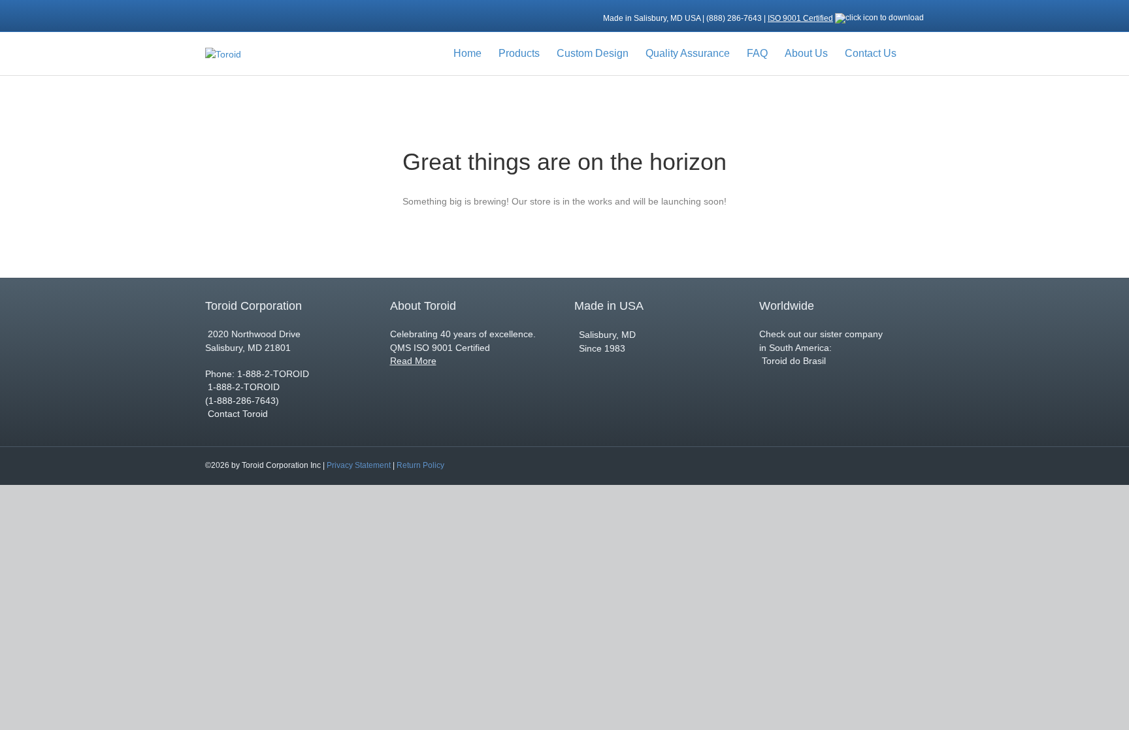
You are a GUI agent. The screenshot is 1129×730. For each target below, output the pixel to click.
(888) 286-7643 (735, 18)
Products (519, 53)
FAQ (757, 53)
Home (467, 53)
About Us (806, 53)
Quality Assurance (688, 53)
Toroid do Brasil (792, 361)
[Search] (914, 54)
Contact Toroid (238, 413)
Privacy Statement (359, 465)
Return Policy (420, 465)
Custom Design (593, 53)
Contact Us (870, 53)
